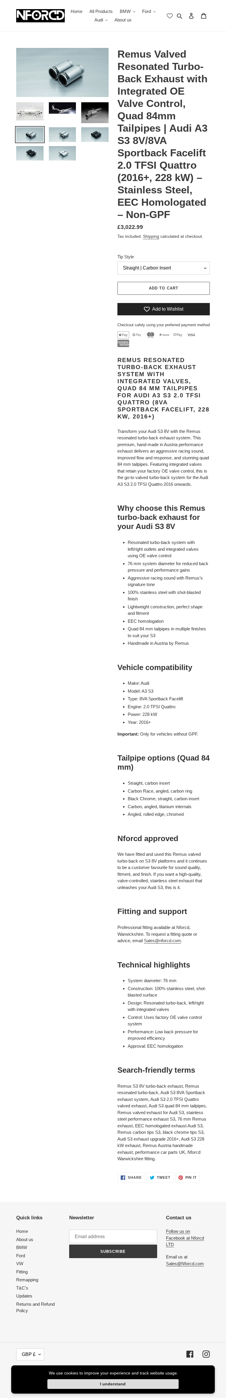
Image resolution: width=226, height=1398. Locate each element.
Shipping (151, 236)
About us (24, 1239)
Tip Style (125, 256)
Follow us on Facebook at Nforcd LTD (185, 1238)
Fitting (22, 1271)
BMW (21, 1247)
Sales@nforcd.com (162, 940)
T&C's (22, 1287)
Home (22, 1231)
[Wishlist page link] (170, 16)
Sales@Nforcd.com (185, 1263)
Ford (20, 1255)
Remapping (27, 1279)
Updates (24, 1295)
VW (19, 1263)
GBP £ (29, 1354)
